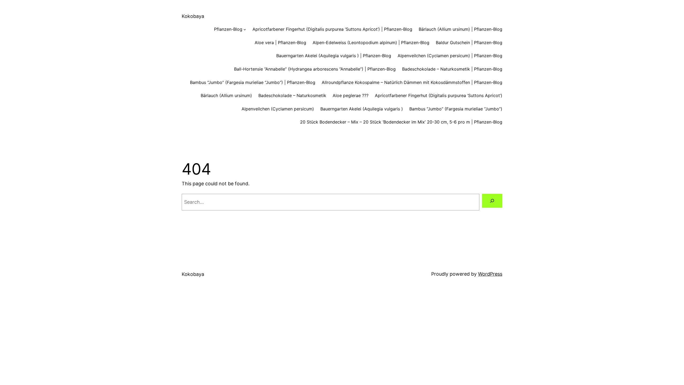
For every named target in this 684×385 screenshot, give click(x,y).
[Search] (492, 201)
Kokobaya (193, 16)
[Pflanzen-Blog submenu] (244, 29)
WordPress (490, 274)
